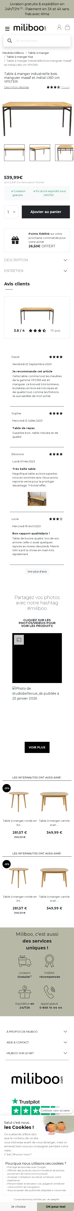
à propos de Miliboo (22, 1031)
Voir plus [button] (37, 747)
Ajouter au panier (45, 212)
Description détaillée (16, 87)
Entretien (13, 271)
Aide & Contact (18, 1042)
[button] (37, 657)
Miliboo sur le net (20, 1053)
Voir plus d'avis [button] (37, 571)
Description (16, 260)
